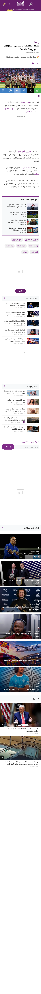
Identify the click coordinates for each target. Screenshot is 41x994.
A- (37, 63)
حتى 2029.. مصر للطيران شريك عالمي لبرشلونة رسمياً (14, 340)
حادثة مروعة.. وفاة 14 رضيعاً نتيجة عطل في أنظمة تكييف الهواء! (15, 410)
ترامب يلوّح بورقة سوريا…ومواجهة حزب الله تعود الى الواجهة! (17, 222)
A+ (33, 64)
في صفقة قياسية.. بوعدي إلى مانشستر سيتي (21, 689)
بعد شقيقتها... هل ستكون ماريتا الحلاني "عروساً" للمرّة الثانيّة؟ (15, 401)
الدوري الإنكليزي (10, 108)
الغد (20, 170)
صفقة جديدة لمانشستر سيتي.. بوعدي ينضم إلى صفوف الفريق (14, 322)
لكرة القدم (30, 111)
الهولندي (26, 167)
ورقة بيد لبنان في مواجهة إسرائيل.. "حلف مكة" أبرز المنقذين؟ (17, 230)
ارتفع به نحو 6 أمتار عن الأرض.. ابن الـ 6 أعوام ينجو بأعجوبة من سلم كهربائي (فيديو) (21, 764)
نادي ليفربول (25, 102)
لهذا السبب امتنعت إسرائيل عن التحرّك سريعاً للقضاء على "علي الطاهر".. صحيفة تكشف (14, 419)
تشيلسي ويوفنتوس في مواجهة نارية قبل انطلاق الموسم (18, 214)
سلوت (19, 151)
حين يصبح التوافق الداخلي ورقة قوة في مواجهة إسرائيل (16, 205)
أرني (23, 151)
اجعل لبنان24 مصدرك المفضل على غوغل (21, 57)
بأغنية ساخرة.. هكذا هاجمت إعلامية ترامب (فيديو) (23, 730)
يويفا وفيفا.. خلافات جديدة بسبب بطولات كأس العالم (15, 313)
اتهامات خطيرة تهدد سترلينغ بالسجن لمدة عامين (15, 331)
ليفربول (28, 151)
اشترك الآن (10, 9)
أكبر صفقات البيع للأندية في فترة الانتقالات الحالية (15, 304)
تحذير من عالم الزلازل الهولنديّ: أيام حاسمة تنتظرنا (14, 428)
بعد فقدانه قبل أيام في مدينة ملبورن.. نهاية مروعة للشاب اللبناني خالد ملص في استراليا (14, 392)
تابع (20, 291)
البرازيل (36, 174)
